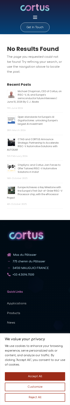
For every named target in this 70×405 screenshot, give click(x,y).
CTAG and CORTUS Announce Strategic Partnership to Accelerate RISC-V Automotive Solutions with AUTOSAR (33, 144)
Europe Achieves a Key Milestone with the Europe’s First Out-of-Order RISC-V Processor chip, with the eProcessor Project (34, 192)
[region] (35, 369)
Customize (35, 386)
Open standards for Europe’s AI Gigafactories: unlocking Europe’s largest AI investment (38, 120)
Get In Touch (35, 27)
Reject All (35, 397)
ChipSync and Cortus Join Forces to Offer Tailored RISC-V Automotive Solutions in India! (39, 168)
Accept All (35, 376)
